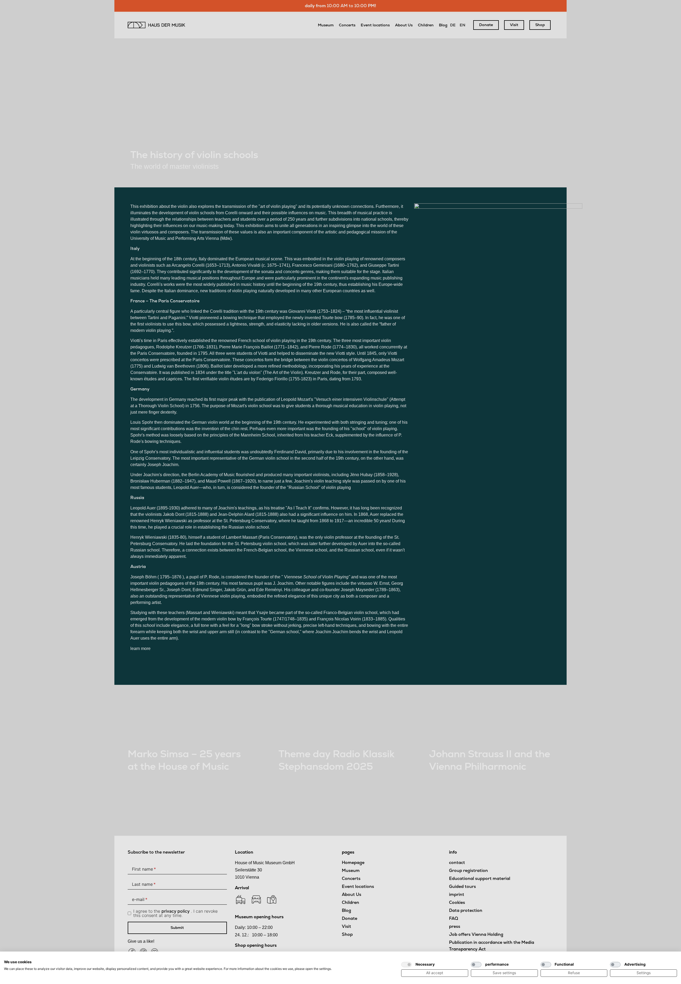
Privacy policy (382, 958)
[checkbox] (406, 964)
